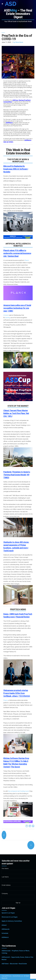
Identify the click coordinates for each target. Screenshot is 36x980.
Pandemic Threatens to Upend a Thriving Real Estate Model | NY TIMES (16, 475)
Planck (27, 260)
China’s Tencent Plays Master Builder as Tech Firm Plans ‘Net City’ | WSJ (16, 413)
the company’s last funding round (18, 791)
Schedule (5, 933)
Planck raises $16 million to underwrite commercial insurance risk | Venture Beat (17, 253)
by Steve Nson (18, 42)
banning (7, 317)
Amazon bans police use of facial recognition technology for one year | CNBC (17, 308)
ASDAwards (5, 929)
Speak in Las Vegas (8, 913)
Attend (4, 925)
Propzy (5, 700)
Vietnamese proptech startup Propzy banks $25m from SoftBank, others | (15, 693)
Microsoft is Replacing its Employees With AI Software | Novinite (15, 169)
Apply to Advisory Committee (12, 921)
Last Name (5, 877)
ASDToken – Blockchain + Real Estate (14, 963)
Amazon (6, 315)
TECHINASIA (24, 696)
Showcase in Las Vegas (9, 917)
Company (5, 893)
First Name (5, 868)
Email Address (6, 885)
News (3, 32)
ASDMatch (9, 122)
